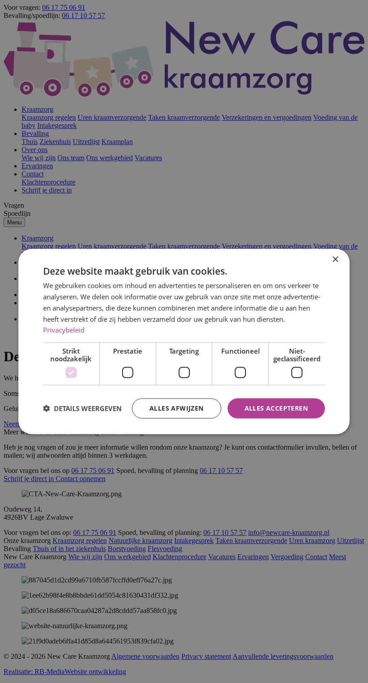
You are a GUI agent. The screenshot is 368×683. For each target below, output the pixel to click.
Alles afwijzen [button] (176, 408)
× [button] (335, 259)
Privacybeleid (63, 329)
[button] (82, 408)
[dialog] (184, 341)
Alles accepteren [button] (276, 408)
